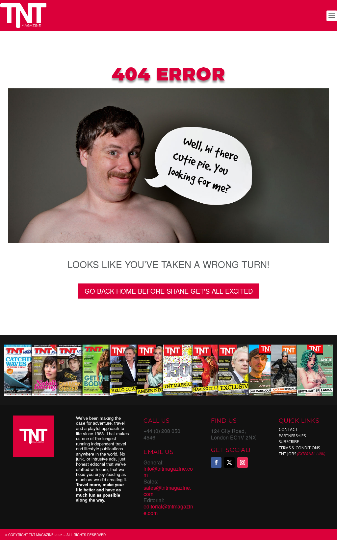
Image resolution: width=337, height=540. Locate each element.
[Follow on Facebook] (216, 462)
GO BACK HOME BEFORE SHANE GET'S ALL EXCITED (169, 291)
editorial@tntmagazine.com (168, 509)
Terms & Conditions (299, 448)
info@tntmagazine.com (168, 472)
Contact (288, 429)
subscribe (289, 441)
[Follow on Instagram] (242, 462)
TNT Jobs (287, 454)
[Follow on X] (229, 462)
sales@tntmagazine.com (167, 491)
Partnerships (292, 436)
